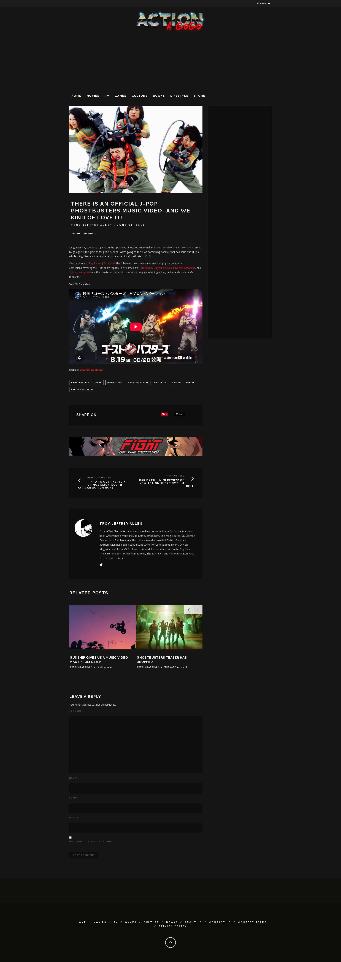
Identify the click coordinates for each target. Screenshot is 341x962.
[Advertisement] (170, 62)
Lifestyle (179, 95)
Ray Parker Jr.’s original (102, 263)
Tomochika (145, 268)
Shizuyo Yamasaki (79, 272)
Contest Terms (252, 922)
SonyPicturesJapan (91, 370)
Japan (98, 382)
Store (199, 95)
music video (114, 382)
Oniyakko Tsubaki (163, 268)
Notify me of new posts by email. (92, 841)
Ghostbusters (80, 382)
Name (73, 778)
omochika (160, 382)
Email (73, 797)
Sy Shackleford (147, 667)
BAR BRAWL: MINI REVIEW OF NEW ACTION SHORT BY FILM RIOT (166, 483)
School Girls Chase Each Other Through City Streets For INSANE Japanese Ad (102, 670)
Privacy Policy (173, 926)
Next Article (175, 476)
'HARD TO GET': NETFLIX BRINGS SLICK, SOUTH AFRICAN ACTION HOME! (102, 484)
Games (120, 95)
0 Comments (90, 233)
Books (159, 95)
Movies (92, 95)
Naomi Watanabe (185, 268)
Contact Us (220, 922)
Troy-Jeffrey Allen (91, 225)
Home (76, 95)
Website (74, 817)
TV (107, 95)
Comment (75, 711)
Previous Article (99, 477)
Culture (140, 95)
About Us (193, 922)
